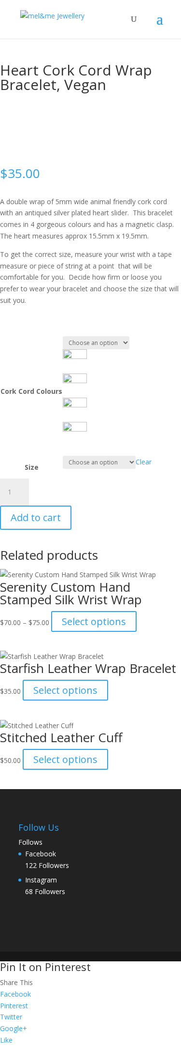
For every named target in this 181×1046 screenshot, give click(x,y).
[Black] (75, 356)
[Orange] (75, 404)
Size (32, 467)
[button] (107, 361)
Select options (94, 621)
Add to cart (36, 517)
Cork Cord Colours (31, 391)
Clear (144, 461)
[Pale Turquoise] (75, 428)
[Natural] (75, 380)
